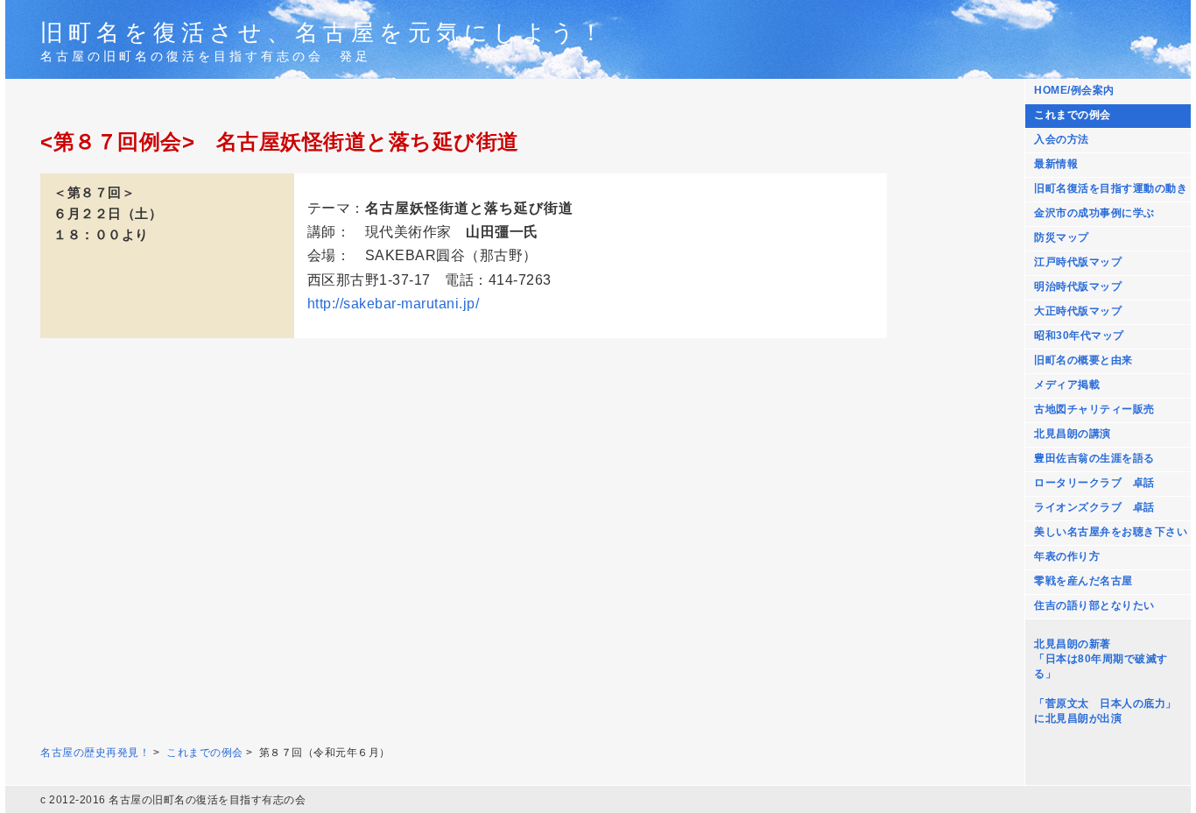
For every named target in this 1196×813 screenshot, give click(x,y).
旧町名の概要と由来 (1083, 360)
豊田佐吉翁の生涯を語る (1094, 458)
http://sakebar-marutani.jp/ (393, 303)
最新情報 (1056, 164)
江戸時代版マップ (1078, 262)
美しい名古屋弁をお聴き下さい (1110, 532)
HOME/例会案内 (1074, 90)
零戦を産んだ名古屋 (1083, 581)
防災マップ (1061, 237)
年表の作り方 (1067, 556)
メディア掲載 (1067, 384)
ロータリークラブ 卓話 (1094, 483)
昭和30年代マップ (1079, 335)
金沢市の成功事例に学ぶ (1094, 213)
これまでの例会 (1072, 115)
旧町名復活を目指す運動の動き (1110, 188)
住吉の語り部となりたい (1094, 605)
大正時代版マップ (1078, 311)
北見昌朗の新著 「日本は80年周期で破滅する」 (1101, 659)
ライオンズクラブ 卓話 (1094, 507)
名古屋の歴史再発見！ (95, 752)
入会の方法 (1061, 139)
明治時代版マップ (1078, 286)
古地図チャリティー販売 (1094, 409)
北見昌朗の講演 (1072, 434)
